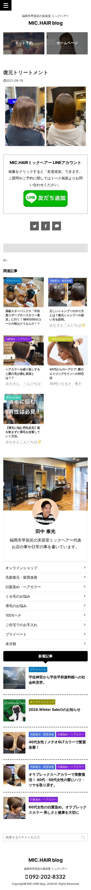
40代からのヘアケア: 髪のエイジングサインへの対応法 (66, 373)
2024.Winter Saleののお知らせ (54, 709)
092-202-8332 (47, 876)
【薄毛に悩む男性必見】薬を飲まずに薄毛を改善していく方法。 (23, 432)
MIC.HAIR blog (45, 23)
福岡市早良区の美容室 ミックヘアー (45, 868)
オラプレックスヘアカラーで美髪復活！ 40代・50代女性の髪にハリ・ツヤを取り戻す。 (57, 779)
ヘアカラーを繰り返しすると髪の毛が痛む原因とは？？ (23, 373)
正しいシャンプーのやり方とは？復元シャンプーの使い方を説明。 (66, 315)
